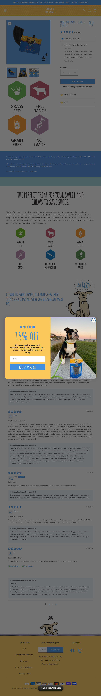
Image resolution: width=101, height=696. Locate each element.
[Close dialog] (94, 320)
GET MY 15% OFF (27, 367)
